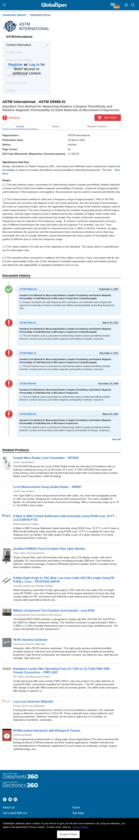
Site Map (78, 813)
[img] (126, 5)
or (23, 65)
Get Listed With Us (15, 813)
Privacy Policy (80, 827)
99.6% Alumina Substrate (30, 639)
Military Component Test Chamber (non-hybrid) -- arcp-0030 (53, 610)
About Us (9, 807)
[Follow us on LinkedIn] (15, 800)
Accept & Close (68, 834)
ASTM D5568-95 (27, 414)
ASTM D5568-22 (27, 322)
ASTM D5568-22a (28, 289)
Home (76, 807)
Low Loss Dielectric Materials (33, 701)
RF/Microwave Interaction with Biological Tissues (46, 730)
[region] (69, 829)
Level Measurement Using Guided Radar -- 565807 (47, 486)
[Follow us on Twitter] (10, 800)
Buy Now (110, 117)
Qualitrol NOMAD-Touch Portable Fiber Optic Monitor (49, 548)
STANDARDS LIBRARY (14, 15)
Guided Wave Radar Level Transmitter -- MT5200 (46, 457)
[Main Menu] (4, 5)
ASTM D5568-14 (27, 353)
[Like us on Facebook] (5, 800)
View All (116, 439)
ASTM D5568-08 (27, 383)
